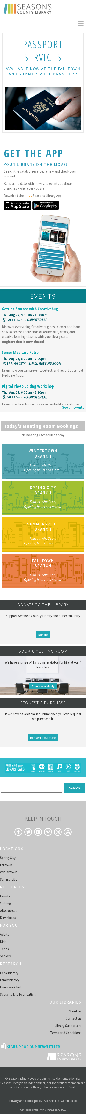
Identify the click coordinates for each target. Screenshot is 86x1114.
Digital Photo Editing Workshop (28, 386)
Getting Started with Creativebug (30, 309)
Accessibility (51, 1101)
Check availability (43, 686)
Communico (69, 1101)
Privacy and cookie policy (25, 1101)
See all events (73, 407)
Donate (43, 635)
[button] (81, 23)
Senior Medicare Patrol (20, 352)
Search (74, 788)
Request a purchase (43, 738)
